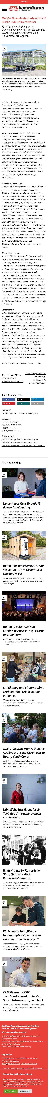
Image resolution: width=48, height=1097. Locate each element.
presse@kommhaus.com (11, 431)
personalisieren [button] (25, 1091)
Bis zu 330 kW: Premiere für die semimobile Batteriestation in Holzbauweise (23, 569)
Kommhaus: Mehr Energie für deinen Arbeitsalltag (22, 505)
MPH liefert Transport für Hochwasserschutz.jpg (20, 439)
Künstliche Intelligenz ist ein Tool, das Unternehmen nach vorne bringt (22, 813)
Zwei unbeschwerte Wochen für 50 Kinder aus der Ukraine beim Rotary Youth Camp (24, 752)
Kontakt (24, 2)
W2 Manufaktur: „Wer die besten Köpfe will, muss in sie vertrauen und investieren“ (22, 935)
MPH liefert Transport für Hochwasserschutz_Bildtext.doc (23, 446)
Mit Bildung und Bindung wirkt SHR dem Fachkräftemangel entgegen (23, 691)
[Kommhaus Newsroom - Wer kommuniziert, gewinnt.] (26, 8)
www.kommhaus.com (29, 1064)
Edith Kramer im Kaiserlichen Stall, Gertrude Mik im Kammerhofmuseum (22, 874)
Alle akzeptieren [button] (10, 1091)
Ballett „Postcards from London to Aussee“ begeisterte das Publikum (23, 630)
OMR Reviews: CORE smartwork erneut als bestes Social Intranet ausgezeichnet (23, 996)
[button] (8, 399)
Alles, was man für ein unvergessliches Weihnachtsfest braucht (12, 378)
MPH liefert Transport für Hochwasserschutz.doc (20, 442)
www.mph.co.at (34, 363)
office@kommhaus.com (11, 1064)
